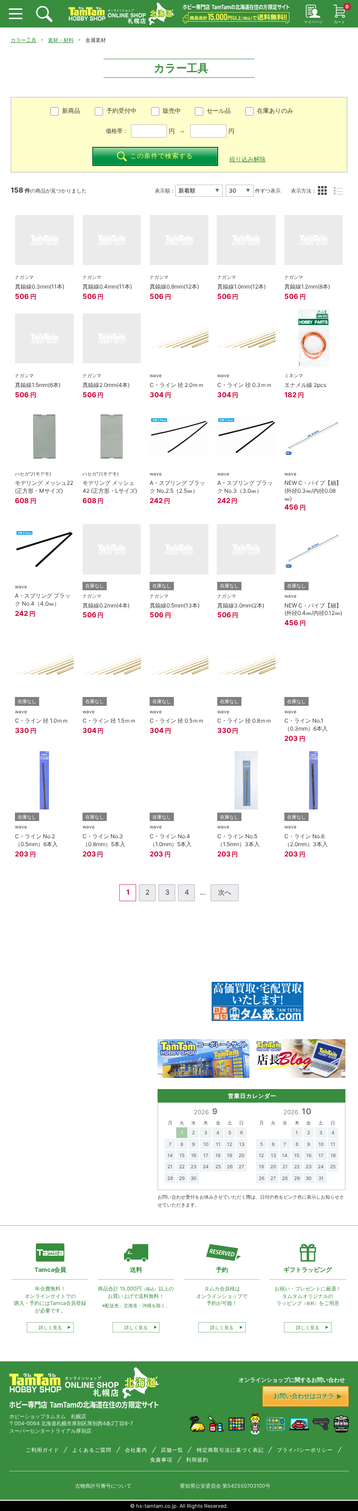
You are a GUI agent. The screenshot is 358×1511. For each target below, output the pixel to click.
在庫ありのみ (275, 110)
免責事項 (161, 1460)
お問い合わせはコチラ (304, 1396)
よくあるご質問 (91, 1450)
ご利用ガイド (42, 1450)
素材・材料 (61, 40)
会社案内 (136, 1450)
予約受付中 (121, 110)
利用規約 (197, 1460)
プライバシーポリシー (305, 1450)
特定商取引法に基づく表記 (230, 1450)
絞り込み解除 (247, 159)
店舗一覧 (172, 1450)
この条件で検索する (161, 155)
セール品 (219, 110)
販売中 (172, 110)
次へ (224, 892)
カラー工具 (23, 40)
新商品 (71, 110)
